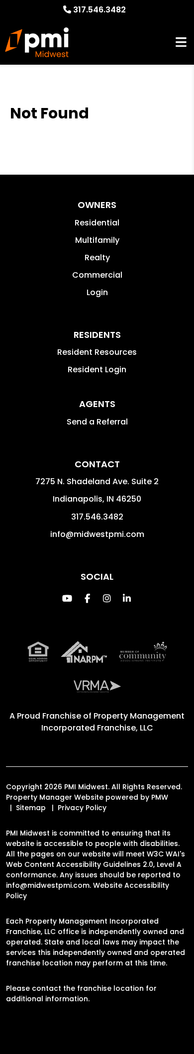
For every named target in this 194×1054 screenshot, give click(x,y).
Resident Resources (97, 352)
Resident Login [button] (97, 369)
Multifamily (97, 240)
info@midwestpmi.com (97, 534)
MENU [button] (181, 42)
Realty (97, 257)
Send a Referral (97, 421)
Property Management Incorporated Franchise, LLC (113, 722)
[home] (37, 42)
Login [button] (97, 292)
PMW (159, 797)
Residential (97, 222)
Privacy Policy (82, 808)
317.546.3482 (99, 9)
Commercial (97, 275)
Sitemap (31, 808)
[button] (67, 598)
